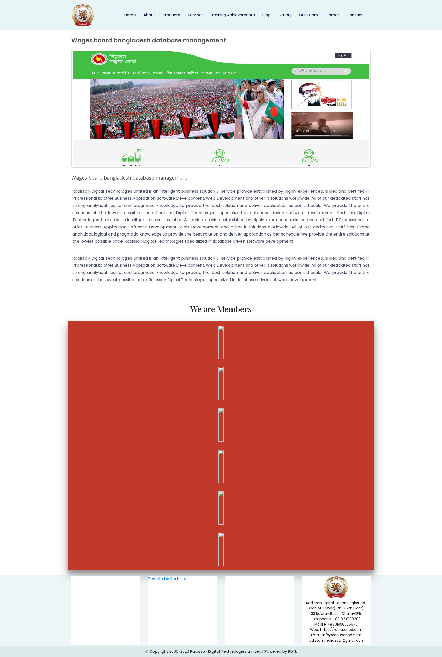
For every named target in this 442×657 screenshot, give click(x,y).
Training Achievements (233, 14)
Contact (355, 14)
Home (130, 14)
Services (196, 14)
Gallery (284, 14)
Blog (266, 14)
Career (332, 14)
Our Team (308, 14)
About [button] (149, 14)
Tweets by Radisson (168, 579)
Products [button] (171, 14)
